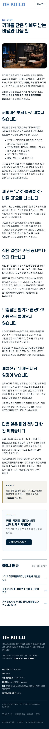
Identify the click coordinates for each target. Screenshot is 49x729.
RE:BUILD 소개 (7, 714)
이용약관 (20, 722)
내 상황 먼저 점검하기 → (19, 542)
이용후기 (30, 714)
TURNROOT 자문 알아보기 (24, 659)
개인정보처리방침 (8, 722)
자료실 (38, 714)
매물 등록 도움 (20, 714)
